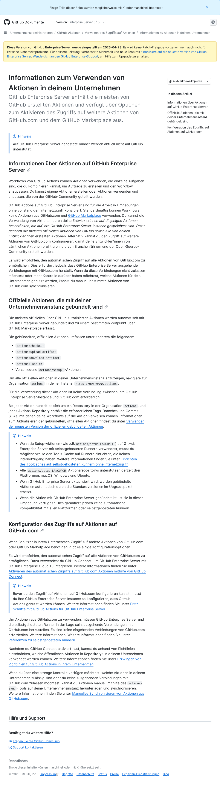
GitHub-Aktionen (68, 32)
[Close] (207, 7)
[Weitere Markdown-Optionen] (207, 81)
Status (102, 774)
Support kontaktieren (28, 747)
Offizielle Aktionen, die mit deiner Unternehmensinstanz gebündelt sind (56, 303)
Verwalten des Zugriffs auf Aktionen (110, 32)
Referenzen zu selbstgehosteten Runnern (42, 640)
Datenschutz (85, 774)
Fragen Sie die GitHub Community (36, 741)
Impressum (48, 774)
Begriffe (67, 774)
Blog (166, 774)
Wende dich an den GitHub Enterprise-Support (65, 56)
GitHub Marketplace (84, 215)
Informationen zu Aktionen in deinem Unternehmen (174, 32)
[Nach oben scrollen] (210, 780)
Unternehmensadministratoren (31, 32)
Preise (114, 774)
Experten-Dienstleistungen (140, 774)
